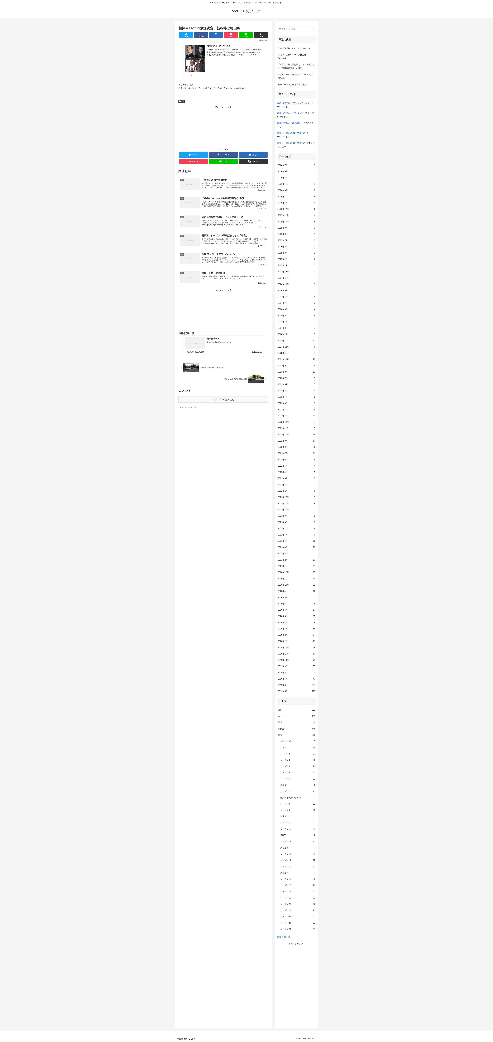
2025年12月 (296, 209)
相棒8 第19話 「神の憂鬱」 (289, 123)
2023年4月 (296, 397)
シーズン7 (297, 791)
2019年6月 (296, 685)
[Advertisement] (223, 127)
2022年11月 (296, 428)
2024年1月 (296, 341)
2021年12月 (296, 497)
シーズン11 (297, 829)
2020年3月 (296, 629)
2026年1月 (296, 203)
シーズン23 (297, 923)
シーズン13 (297, 854)
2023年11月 (296, 353)
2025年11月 (296, 215)
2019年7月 (296, 679)
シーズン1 (297, 747)
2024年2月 (296, 334)
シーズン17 (297, 885)
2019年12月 (296, 647)
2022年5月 (296, 466)
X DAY (297, 835)
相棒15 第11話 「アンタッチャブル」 (294, 103)
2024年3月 (296, 328)
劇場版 (297, 785)
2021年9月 (296, 516)
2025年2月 (296, 259)
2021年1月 (296, 566)
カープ (296, 716)
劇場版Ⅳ (297, 873)
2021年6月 (296, 535)
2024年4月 (296, 322)
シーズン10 (297, 823)
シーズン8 (297, 804)
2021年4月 (296, 547)
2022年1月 (296, 491)
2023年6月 (296, 384)
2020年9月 (296, 591)
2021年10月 (296, 510)
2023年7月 (296, 378)
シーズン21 (297, 910)
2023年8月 (296, 372)
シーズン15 (297, 866)
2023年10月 (296, 359)
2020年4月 (296, 622)
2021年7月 (296, 528)
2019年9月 (296, 666)
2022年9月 (296, 441)
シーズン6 (297, 779)
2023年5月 (296, 391)
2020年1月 (296, 641)
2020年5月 (296, 616)
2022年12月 (296, 422)
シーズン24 (297, 929)
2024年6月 (296, 309)
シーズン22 (297, 917)
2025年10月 (296, 222)
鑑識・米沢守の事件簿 (297, 798)
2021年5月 (296, 541)
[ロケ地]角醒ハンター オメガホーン (294, 48)
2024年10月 (296, 284)
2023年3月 (296, 403)
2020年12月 (296, 572)
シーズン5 (297, 772)
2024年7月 (296, 303)
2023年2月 (296, 409)
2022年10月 (296, 434)
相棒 (182, 101)
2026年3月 (296, 190)
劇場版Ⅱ (297, 816)
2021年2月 (296, 560)
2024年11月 (296, 278)
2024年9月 (296, 290)
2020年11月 (296, 578)
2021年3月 (296, 553)
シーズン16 (297, 879)
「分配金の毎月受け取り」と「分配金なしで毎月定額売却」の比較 (296, 66)
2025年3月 (296, 253)
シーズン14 (297, 860)
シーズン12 (297, 841)
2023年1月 (296, 416)
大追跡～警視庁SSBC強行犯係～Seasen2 (293, 56)
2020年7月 (296, 604)
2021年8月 (296, 522)
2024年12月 (296, 272)
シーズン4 (297, 766)
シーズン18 (297, 891)
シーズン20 (297, 904)
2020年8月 (296, 597)
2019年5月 (296, 691)
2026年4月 (296, 184)
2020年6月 (296, 610)
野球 (296, 722)
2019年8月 (296, 672)
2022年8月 (296, 447)
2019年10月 (296, 660)
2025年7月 (296, 240)
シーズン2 (297, 754)
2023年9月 (296, 366)
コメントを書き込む (223, 399)
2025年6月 (296, 247)
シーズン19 (297, 898)
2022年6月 (296, 459)
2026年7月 (296, 165)
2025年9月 (296, 228)
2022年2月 (296, 485)
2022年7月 (296, 453)
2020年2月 (296, 635)
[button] (261, 35)
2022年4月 (296, 472)
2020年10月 (296, 585)
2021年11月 (296, 503)
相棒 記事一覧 (283, 937)
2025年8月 (296, 234)
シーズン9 (297, 810)
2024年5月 (296, 315)
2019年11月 (296, 654)
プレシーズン (297, 741)
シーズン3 (297, 760)
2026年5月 (296, 178)
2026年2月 (296, 196)
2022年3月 (296, 478)
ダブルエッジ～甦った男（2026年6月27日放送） (296, 76)
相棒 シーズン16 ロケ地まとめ (291, 133)
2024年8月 (296, 297)
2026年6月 (296, 171)
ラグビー (296, 729)
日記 (296, 710)
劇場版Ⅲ (297, 848)
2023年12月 (296, 347)
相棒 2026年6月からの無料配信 (292, 84)
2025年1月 (296, 265)
